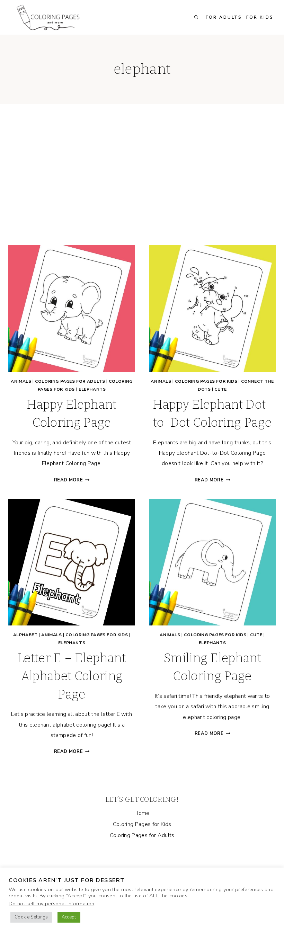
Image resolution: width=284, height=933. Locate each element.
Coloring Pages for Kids (206, 381)
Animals (21, 381)
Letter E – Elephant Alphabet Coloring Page (72, 676)
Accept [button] (69, 917)
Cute (220, 389)
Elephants (92, 389)
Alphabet (25, 635)
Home (141, 813)
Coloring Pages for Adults (70, 381)
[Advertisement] (142, 180)
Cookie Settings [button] (31, 917)
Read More (72, 480)
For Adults (224, 17)
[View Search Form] (196, 17)
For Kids (260, 17)
